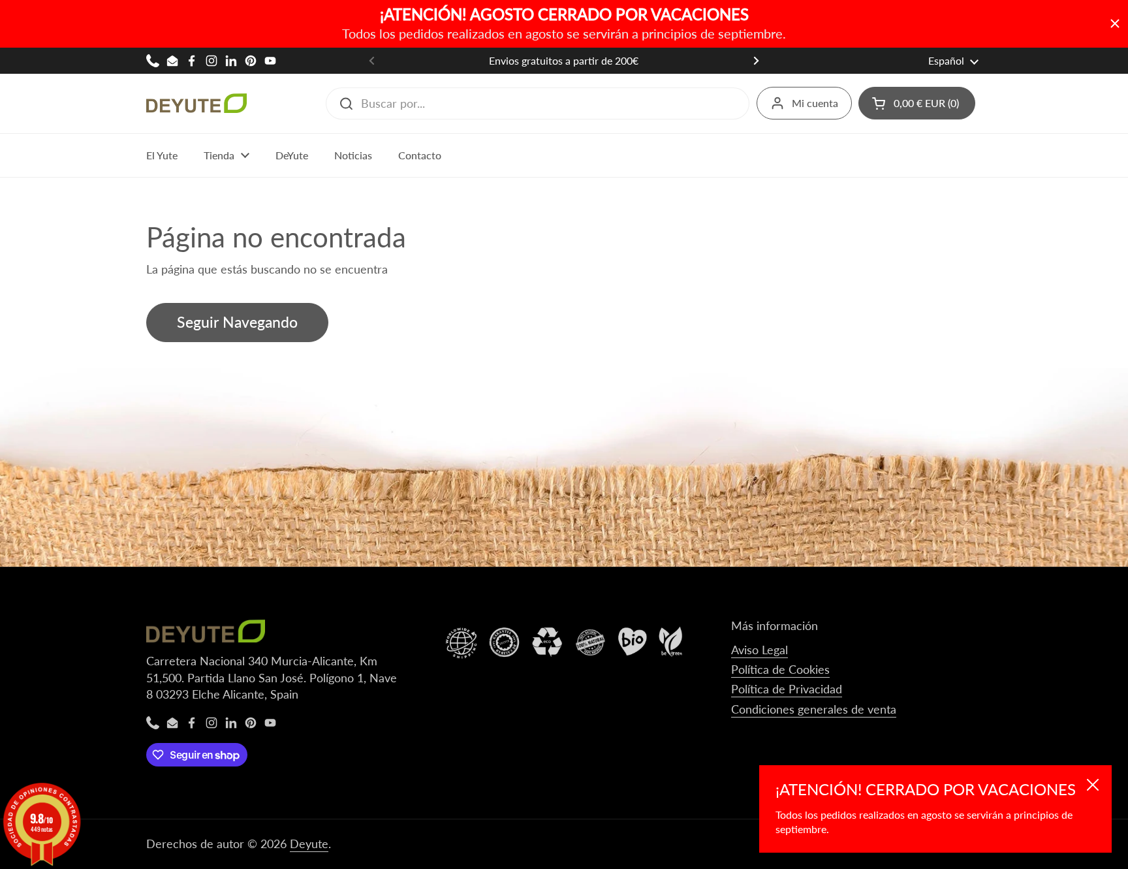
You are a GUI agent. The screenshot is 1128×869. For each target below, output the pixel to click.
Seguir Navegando (237, 322)
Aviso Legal (759, 649)
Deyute (309, 843)
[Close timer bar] (1115, 23)
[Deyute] (196, 103)
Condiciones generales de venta (813, 709)
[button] (916, 103)
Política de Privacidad (786, 689)
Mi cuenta (815, 103)
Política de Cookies (780, 669)
